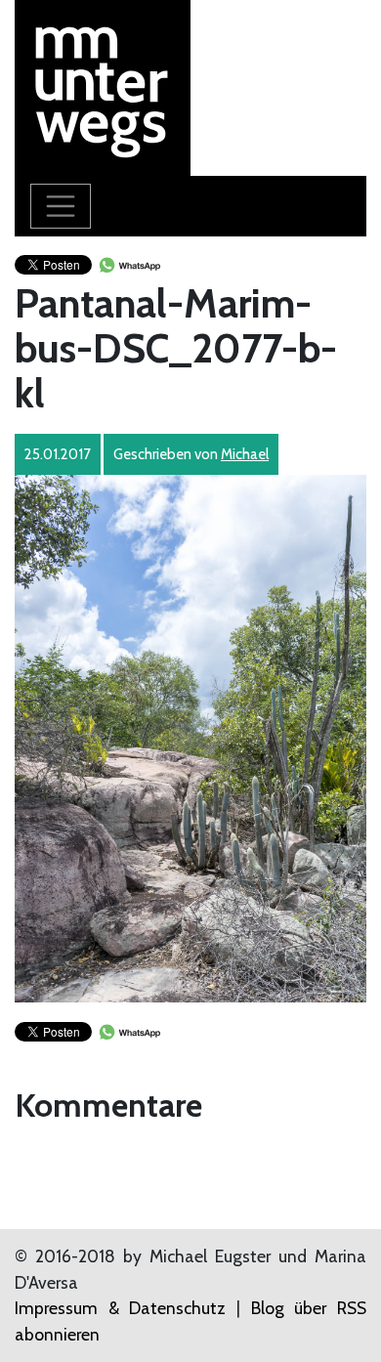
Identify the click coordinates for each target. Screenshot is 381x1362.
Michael (245, 454)
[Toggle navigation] (60, 206)
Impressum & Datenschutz (120, 1308)
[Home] (102, 85)
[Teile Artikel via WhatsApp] (129, 263)
